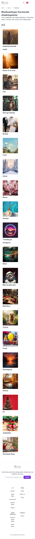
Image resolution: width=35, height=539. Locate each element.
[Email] (20, 483)
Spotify (13, 491)
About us (22, 494)
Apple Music (12, 495)
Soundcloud (12, 499)
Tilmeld (27, 477)
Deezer (13, 507)
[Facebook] (14, 483)
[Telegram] (18, 483)
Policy (22, 516)
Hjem (2, 8)
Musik (9, 8)
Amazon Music (12, 503)
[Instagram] (16, 483)
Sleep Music (12, 525)
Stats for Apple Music (12, 519)
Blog (22, 497)
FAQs (22, 491)
